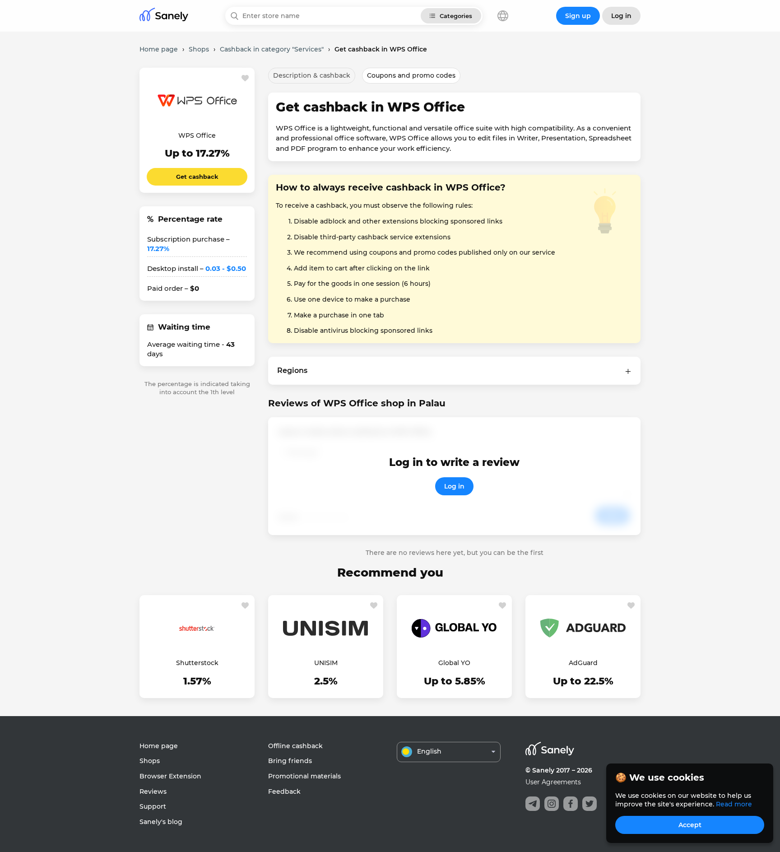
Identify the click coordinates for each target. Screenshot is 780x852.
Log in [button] (621, 16)
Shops (149, 761)
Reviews (153, 791)
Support (152, 806)
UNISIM (326, 663)
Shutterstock (197, 663)
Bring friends (290, 761)
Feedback (284, 791)
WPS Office (197, 135)
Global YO (454, 663)
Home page (158, 746)
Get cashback (197, 176)
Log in (454, 486)
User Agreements (553, 782)
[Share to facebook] (570, 803)
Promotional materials (304, 776)
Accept (689, 825)
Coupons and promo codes (411, 75)
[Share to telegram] (532, 803)
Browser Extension (170, 776)
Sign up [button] (578, 16)
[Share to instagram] (551, 803)
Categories (456, 15)
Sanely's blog (160, 822)
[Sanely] (163, 16)
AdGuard (583, 663)
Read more (734, 804)
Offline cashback (295, 746)
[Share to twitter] (589, 803)
